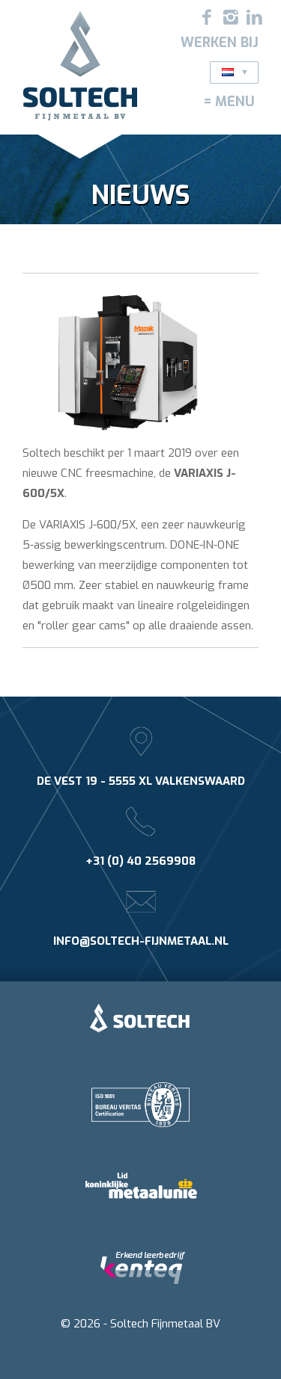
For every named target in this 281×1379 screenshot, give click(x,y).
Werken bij (220, 43)
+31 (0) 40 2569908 (140, 861)
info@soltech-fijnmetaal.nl (141, 941)
